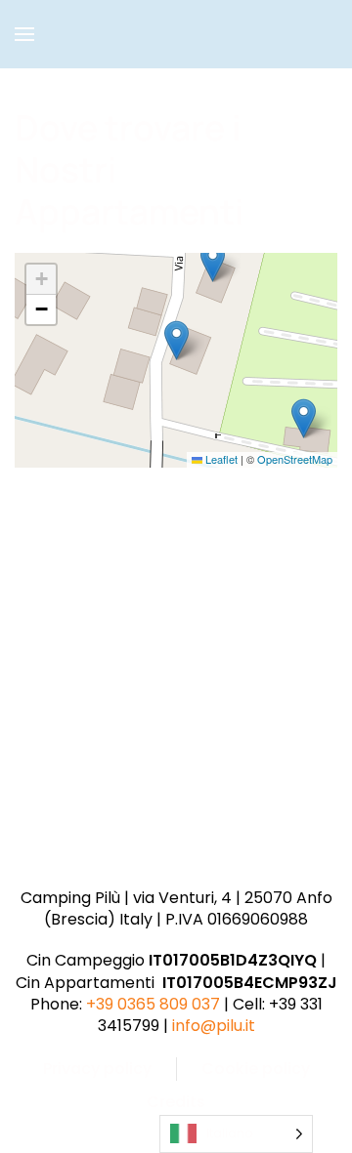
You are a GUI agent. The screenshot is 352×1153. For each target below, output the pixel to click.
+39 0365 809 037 (153, 1004)
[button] (24, 34)
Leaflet (220, 459)
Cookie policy (255, 1068)
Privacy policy (97, 1068)
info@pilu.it (213, 1025)
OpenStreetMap (294, 459)
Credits (176, 1102)
